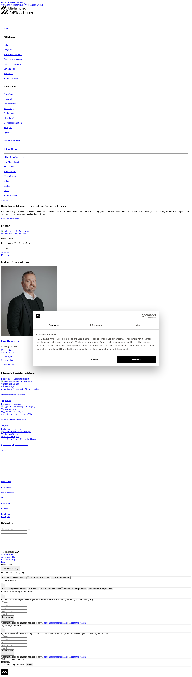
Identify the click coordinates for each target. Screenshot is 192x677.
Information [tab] (96, 325)
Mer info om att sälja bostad (100, 589)
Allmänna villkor (8, 557)
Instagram (5, 516)
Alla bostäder (7, 554)
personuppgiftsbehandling (55, 623)
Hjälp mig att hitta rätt (60, 578)
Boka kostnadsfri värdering (13, 2)
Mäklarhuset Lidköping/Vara (14, 233)
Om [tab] (138, 325)
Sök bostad (33, 589)
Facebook (5, 514)
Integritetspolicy (8, 559)
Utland (40, 5)
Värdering (6, 5)
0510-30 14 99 (7, 252)
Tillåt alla (136, 359)
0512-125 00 (7, 350)
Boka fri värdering (11, 568)
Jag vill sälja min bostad (39, 578)
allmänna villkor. (78, 623)
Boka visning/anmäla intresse (14, 589)
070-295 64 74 (7, 352)
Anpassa (94, 359)
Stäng (29, 665)
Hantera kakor (7, 564)
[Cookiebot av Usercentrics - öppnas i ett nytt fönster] (144, 316)
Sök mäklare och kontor (51, 589)
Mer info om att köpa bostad (74, 589)
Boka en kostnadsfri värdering (14, 578)
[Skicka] (29, 529)
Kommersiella (17, 5)
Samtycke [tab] (54, 325)
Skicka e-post (7, 356)
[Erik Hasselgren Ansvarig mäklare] (96, 301)
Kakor (4, 562)
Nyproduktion (30, 5)
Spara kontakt (7, 360)
